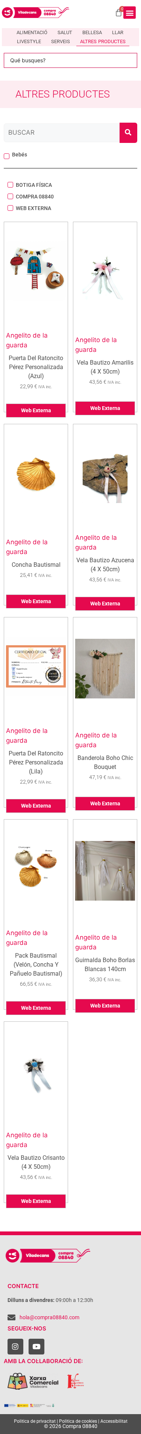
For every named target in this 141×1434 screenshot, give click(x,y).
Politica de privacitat (35, 1421)
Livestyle (29, 41)
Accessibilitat (113, 1421)
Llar (117, 32)
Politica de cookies (78, 1421)
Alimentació (32, 32)
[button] (129, 12)
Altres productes (103, 41)
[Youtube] (36, 1346)
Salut (65, 32)
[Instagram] (15, 1346)
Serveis (60, 41)
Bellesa (92, 32)
